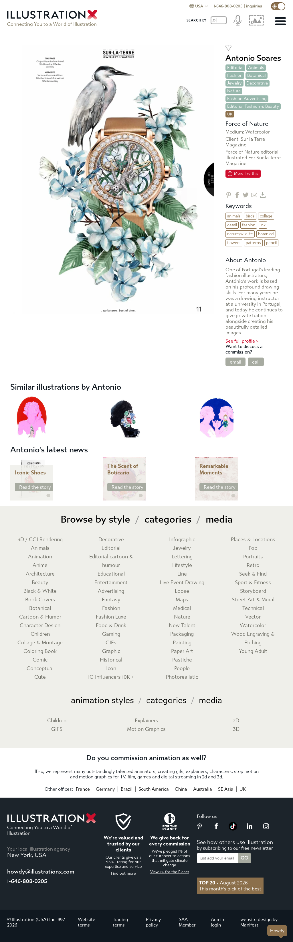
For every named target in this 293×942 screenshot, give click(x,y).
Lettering (182, 557)
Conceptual (40, 669)
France (83, 789)
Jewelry (234, 83)
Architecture (40, 574)
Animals (256, 67)
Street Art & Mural (253, 600)
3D (236, 729)
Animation (40, 557)
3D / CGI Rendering (40, 540)
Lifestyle (182, 565)
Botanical (256, 75)
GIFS (56, 729)
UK (242, 789)
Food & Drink (111, 626)
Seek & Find (253, 574)
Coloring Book (40, 651)
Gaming (111, 634)
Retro (253, 565)
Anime (40, 565)
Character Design (40, 626)
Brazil (126, 789)
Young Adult (253, 651)
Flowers (234, 242)
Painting (182, 643)
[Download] (263, 195)
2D (236, 721)
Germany (105, 789)
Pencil (271, 242)
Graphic (111, 651)
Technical (253, 608)
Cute (40, 677)
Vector (253, 617)
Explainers (146, 721)
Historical (111, 660)
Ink (263, 225)
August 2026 (223, 883)
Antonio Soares (253, 58)
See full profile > (242, 341)
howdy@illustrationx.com (40, 871)
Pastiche (182, 660)
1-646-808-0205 (228, 6)
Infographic (182, 540)
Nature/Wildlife (240, 233)
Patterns (253, 242)
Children (40, 634)
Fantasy (111, 600)
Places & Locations (253, 540)
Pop (253, 548)
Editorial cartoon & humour (111, 561)
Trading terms (120, 922)
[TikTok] (233, 829)
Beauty (40, 583)
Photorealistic (182, 677)
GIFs (111, 643)
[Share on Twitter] (246, 195)
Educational (111, 574)
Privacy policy (153, 922)
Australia (202, 789)
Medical (182, 608)
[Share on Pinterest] (228, 195)
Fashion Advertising (247, 98)
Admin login (217, 922)
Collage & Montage (40, 643)
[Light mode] (278, 6)
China (181, 789)
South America (153, 789)
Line (182, 574)
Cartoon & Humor (40, 617)
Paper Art (182, 651)
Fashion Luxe (111, 617)
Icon (111, 669)
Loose (182, 591)
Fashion (235, 75)
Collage (266, 216)
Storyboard (253, 591)
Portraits (253, 557)
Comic (40, 660)
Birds (250, 216)
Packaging (182, 634)
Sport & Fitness (253, 583)
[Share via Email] (254, 195)
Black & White (40, 591)
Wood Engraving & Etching (253, 638)
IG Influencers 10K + (111, 677)
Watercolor (253, 626)
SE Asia (225, 789)
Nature (234, 90)
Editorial (235, 67)
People (182, 669)
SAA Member (187, 922)
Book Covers (40, 600)
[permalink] (48, 496)
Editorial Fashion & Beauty (253, 106)
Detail (232, 225)
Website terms (86, 922)
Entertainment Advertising (111, 587)
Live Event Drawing (182, 583)
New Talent (182, 626)
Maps (182, 600)
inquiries (254, 6)
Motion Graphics (146, 729)
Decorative (257, 83)
